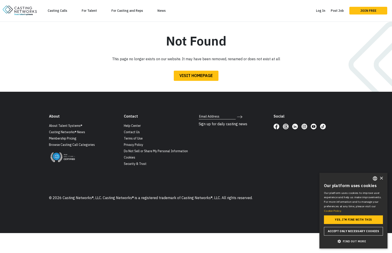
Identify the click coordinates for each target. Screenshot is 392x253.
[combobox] (375, 178)
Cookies (129, 157)
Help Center (132, 126)
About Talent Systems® (65, 126)
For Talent (89, 11)
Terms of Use (133, 138)
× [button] (381, 178)
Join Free (368, 11)
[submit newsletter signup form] (240, 116)
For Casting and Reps (127, 11)
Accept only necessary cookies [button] (353, 231)
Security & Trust (135, 164)
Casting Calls (57, 11)
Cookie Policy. (333, 210)
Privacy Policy (133, 145)
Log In (320, 11)
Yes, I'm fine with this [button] (353, 219)
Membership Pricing (62, 138)
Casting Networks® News (67, 132)
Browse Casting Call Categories (72, 145)
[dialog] (353, 210)
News (161, 11)
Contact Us (132, 132)
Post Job (337, 11)
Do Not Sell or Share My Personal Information (156, 151)
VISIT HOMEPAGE (196, 75)
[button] (353, 241)
